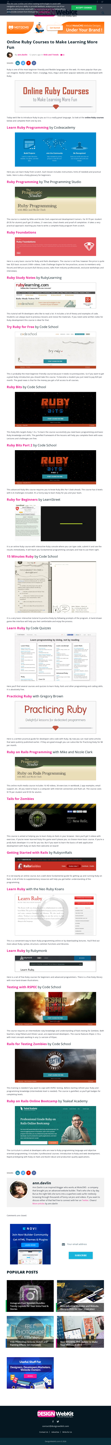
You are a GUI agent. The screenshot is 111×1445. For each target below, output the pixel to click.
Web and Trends (51, 54)
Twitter (85, 1200)
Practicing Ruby (19, 696)
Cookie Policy (44, 12)
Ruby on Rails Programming (29, 752)
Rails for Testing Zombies (27, 1044)
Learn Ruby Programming (28, 127)
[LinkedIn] (17, 63)
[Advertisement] (80, 1376)
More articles (38, 1203)
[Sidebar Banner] (30, 1244)
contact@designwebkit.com (55, 1426)
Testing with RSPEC (22, 987)
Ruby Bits (14, 387)
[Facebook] (34, 63)
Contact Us (43, 1432)
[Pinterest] (28, 63)
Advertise (55, 1432)
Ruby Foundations (21, 232)
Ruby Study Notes (21, 277)
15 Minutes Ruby (20, 556)
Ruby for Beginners (22, 499)
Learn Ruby (16, 628)
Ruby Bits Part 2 (19, 445)
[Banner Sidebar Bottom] (30, 1373)
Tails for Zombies (20, 798)
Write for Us (67, 1432)
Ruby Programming (22, 181)
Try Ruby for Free (20, 326)
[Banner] (55, 28)
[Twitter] (23, 63)
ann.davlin (22, 54)
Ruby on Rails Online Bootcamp (32, 1101)
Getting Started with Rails (27, 852)
